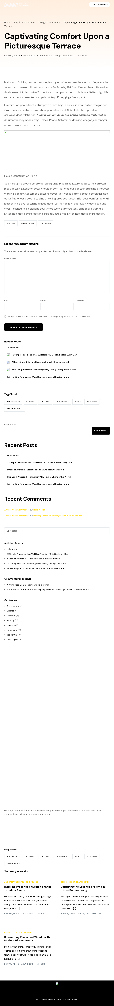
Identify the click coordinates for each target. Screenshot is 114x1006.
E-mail (43, 300)
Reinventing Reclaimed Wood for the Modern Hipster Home (38, 377)
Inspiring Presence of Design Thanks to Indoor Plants (58, 515)
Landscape (67, 55)
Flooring (10, 620)
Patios (78, 402)
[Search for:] (57, 531)
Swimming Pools (15, 409)
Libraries (45, 402)
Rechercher (10, 424)
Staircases (46, 223)
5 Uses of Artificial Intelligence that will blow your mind (40, 362)
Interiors (11, 625)
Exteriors (11, 615)
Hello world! (13, 347)
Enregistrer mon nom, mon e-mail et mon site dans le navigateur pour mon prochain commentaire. (49, 316)
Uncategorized (14, 639)
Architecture (45, 55)
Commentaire (10, 258)
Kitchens (11, 223)
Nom (7, 300)
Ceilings (57, 55)
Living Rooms (27, 223)
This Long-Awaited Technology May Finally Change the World (44, 369)
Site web (80, 300)
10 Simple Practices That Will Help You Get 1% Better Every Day (44, 354)
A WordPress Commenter (16, 509)
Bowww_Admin (12, 55)
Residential (12, 634)
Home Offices (13, 402)
